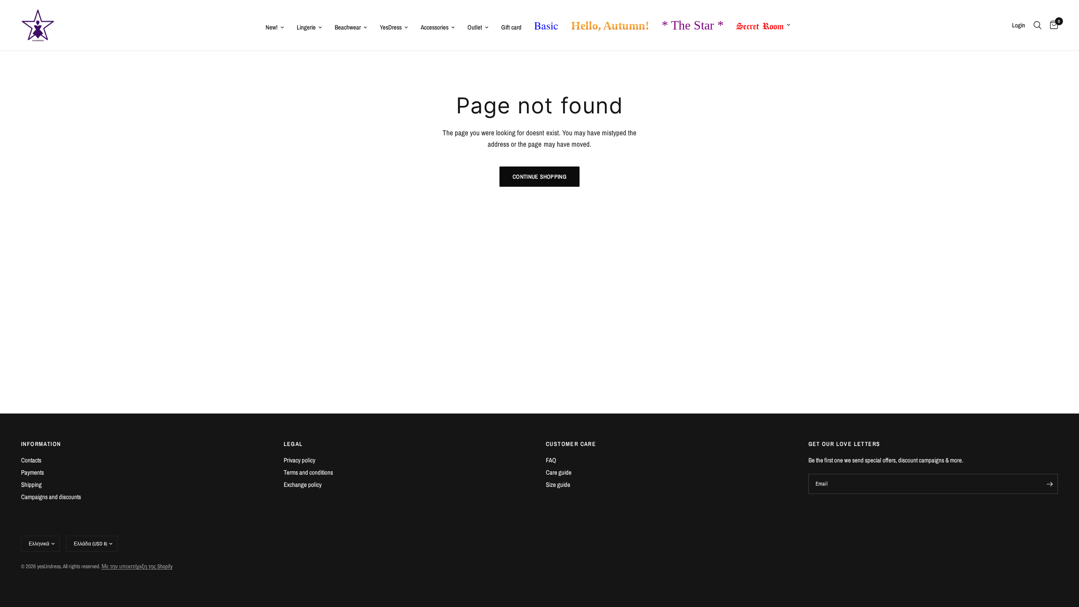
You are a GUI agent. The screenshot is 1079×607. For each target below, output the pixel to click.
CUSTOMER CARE (571, 444)
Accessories (434, 27)
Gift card (511, 27)
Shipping (31, 484)
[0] (1052, 25)
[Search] (1037, 25)
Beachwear (348, 27)
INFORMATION (41, 444)
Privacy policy (299, 460)
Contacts (31, 460)
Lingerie (306, 27)
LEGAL (293, 444)
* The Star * (693, 25)
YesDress (391, 27)
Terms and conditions (308, 472)
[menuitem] (274, 27)
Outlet (474, 27)
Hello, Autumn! (610, 25)
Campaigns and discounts (51, 496)
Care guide (559, 472)
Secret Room (760, 24)
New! (272, 27)
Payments (32, 472)
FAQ (551, 460)
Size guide (558, 484)
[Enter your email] (1049, 484)
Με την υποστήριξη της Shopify (137, 566)
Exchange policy (303, 484)
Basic (546, 25)
